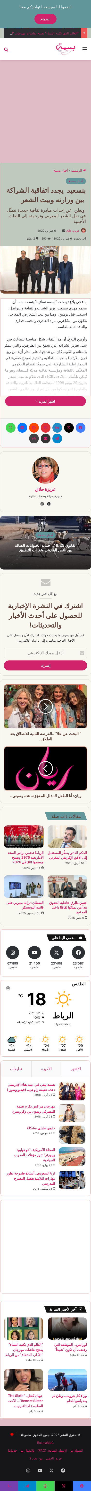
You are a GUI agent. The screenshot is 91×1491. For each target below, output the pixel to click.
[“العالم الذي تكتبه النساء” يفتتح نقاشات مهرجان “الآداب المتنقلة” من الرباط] (23, 1328)
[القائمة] (85, 50)
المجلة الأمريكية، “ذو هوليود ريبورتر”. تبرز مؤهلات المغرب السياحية (34, 1155)
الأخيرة (46, 1068)
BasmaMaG (45, 1443)
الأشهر (76, 1068)
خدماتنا (12, 1450)
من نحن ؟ (36, 1458)
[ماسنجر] (22, 428)
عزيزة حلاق (73, 230)
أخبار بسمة (60, 170)
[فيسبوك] (80, 428)
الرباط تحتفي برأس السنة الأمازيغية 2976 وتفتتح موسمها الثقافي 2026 (26, 857)
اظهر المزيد (46, 401)
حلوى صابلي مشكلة (41, 1128)
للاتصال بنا (27, 1450)
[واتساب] (11, 428)
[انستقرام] (42, 504)
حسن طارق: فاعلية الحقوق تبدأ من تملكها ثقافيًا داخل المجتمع (68, 907)
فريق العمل (54, 1458)
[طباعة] (34, 438)
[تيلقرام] (57, 438)
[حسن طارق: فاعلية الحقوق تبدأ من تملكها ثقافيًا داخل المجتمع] (67, 886)
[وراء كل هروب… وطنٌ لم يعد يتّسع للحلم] (67, 1380)
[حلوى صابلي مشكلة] (72, 1135)
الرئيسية (77, 170)
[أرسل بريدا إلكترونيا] (63, 230)
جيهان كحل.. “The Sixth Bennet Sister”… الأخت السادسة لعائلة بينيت (25, 1400)
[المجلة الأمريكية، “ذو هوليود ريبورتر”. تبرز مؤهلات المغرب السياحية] (72, 1156)
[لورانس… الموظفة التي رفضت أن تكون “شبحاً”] (67, 1328)
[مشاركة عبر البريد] (45, 438)
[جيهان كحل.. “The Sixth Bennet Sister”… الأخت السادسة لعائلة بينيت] (23, 1380)
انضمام (45, 19)
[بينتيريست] (45, 428)
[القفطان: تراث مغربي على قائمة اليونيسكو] (24, 886)
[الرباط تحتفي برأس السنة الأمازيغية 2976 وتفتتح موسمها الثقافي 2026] (24, 836)
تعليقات (16, 1068)
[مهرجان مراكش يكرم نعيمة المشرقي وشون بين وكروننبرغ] (72, 1113)
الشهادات (77, 1450)
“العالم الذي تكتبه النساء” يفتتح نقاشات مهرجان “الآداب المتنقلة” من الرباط (24, 1349)
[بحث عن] (6, 50)
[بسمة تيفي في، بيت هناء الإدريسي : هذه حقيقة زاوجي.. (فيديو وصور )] (72, 1091)
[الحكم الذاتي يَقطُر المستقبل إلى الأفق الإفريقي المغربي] (67, 836)
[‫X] (69, 428)
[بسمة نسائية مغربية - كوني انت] (66, 49)
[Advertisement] (45, 110)
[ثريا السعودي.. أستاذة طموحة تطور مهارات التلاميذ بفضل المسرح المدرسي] (72, 1180)
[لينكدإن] (57, 428)
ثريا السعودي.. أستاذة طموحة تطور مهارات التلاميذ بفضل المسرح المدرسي (31, 1178)
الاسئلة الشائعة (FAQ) (52, 1450)
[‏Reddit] (34, 428)
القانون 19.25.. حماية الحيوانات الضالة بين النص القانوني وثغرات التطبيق (45, 547)
